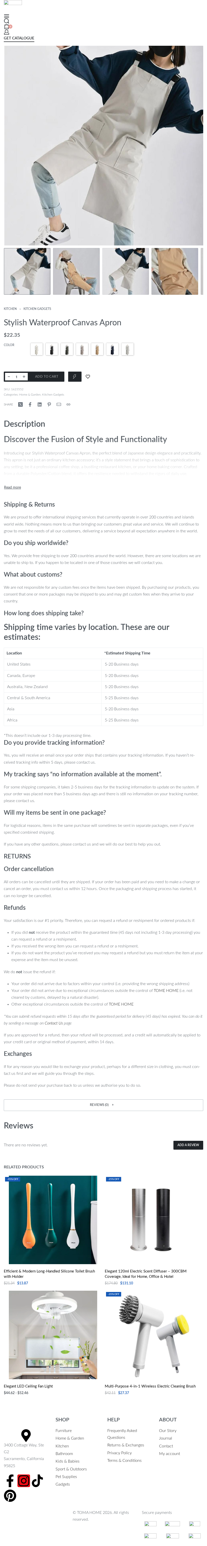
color (9, 345)
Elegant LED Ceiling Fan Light (28, 1386)
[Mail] (59, 404)
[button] (103, 1105)
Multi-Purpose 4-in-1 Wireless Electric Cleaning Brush (150, 1386)
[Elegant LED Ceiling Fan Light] (53, 1335)
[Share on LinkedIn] (39, 404)
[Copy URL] (68, 404)
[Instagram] (23, 1480)
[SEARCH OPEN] (6, 21)
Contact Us (54, 1023)
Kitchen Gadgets (37, 308)
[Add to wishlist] (87, 377)
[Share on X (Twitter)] (20, 404)
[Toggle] (12, 487)
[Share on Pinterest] (49, 404)
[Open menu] (6, 16)
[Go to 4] (174, 271)
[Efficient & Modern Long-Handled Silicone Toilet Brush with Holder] (53, 1220)
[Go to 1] (27, 271)
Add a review (188, 1145)
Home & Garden (30, 394)
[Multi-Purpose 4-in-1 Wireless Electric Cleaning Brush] (154, 1335)
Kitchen (10, 308)
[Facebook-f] (10, 1480)
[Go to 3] (125, 271)
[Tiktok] (37, 1480)
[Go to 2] (76, 271)
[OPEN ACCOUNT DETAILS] (6, 32)
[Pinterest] (10, 1495)
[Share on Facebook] (30, 404)
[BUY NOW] (75, 377)
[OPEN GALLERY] (103, 145)
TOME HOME (166, 991)
